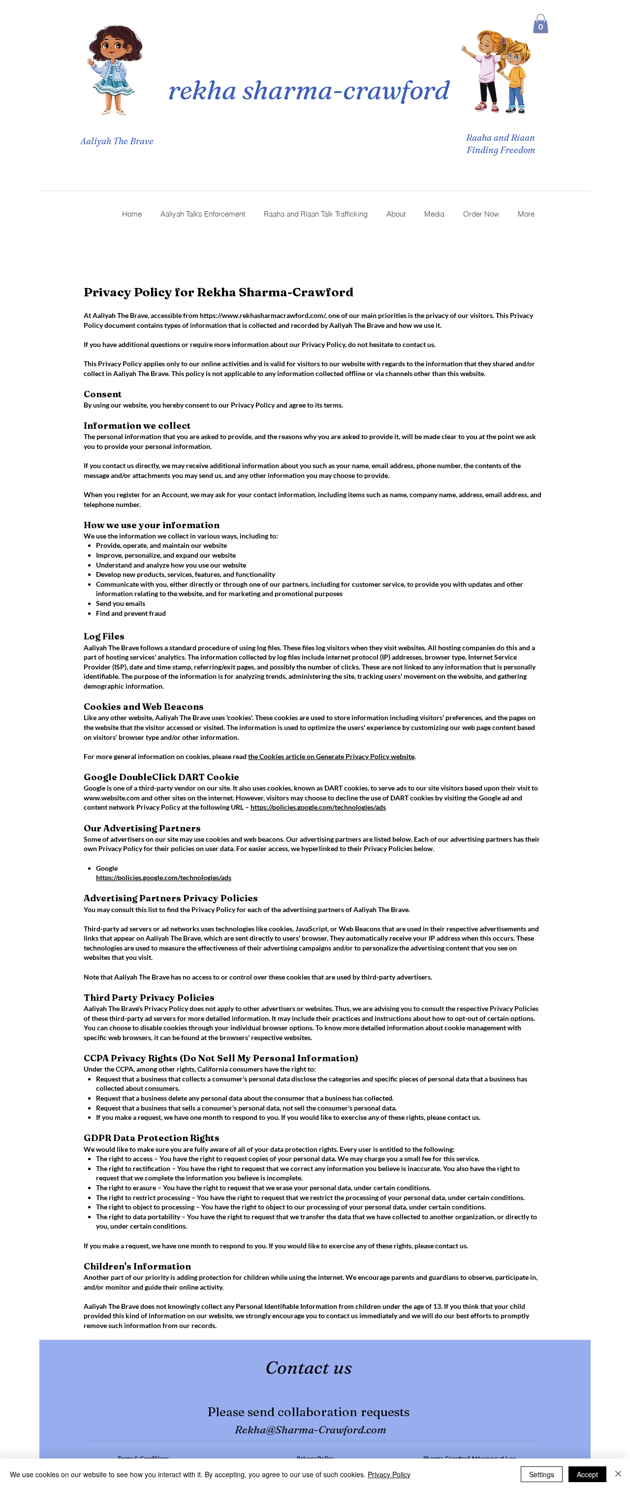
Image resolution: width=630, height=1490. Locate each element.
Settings (541, 1474)
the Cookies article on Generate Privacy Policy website (331, 756)
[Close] (618, 1474)
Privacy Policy (389, 1474)
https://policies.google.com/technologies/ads (318, 807)
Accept (587, 1474)
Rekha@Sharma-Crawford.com (310, 1429)
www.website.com (112, 797)
